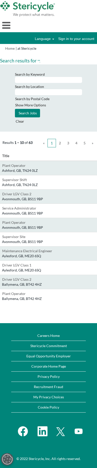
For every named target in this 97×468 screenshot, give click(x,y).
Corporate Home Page (48, 366)
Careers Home (48, 335)
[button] (48, 25)
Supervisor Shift (14, 180)
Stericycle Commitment (48, 346)
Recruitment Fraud (48, 387)
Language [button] (43, 39)
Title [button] (5, 156)
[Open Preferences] (7, 459)
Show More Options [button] (30, 105)
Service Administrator (19, 208)
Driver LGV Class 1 (16, 265)
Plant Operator (14, 165)
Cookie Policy (48, 407)
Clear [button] (20, 121)
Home (10, 48)
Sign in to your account (76, 39)
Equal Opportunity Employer (48, 356)
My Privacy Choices (48, 397)
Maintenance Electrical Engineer (27, 251)
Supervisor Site (13, 236)
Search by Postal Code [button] (32, 99)
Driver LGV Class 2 (16, 194)
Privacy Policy (49, 376)
